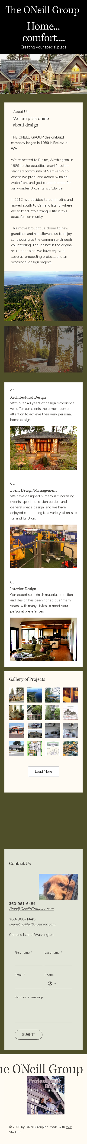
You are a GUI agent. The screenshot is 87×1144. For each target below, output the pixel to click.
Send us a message (29, 997)
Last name (53, 952)
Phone (49, 975)
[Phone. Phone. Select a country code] (52, 983)
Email (20, 975)
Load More (43, 771)
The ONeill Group (42, 10)
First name (23, 952)
